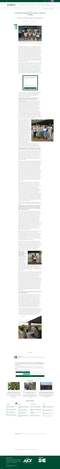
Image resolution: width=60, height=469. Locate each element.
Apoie (52, 1)
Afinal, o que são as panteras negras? (47, 415)
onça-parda (24, 178)
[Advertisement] (48, 147)
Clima (48, 8)
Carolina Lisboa (25, 21)
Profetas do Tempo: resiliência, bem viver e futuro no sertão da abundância (11, 406)
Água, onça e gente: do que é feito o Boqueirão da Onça (30, 393)
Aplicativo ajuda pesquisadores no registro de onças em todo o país (13, 393)
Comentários (29, 352)
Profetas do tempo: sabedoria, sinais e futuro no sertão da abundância (11, 412)
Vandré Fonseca (14, 397)
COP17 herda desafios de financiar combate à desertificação (36, 413)
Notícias (9, 390)
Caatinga (16, 28)
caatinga (16, 25)
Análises (25, 390)
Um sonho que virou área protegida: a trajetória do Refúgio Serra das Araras (11, 409)
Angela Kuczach (30, 397)
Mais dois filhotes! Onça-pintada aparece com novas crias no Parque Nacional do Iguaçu (48, 407)
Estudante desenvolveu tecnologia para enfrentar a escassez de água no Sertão (11, 415)
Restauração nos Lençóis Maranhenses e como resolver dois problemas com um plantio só (23, 416)
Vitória (19, 170)
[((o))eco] (11, 5)
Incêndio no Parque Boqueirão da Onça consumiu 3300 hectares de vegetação (46, 393)
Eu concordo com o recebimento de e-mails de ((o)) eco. (30, 86)
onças (44, 404)
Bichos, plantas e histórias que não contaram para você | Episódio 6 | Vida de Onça (48, 410)
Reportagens (30, 11)
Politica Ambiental (51, 8)
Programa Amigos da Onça (36, 57)
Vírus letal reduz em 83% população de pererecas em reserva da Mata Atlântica (36, 406)
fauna (19, 404)
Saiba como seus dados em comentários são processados (31, 449)
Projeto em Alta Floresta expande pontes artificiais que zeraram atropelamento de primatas (23, 407)
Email (24, 82)
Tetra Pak (28, 66)
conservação (16, 26)
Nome (24, 79)
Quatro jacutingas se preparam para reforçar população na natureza (23, 410)
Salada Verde (32, 414)
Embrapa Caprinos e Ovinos (31, 65)
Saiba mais (7, 463)
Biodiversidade (45, 8)
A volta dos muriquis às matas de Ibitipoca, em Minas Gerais (22, 413)
